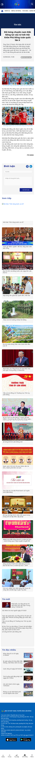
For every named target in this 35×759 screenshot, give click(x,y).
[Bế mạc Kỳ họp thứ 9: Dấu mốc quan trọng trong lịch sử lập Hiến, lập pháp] (17, 505)
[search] (32, 4)
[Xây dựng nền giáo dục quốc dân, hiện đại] (17, 285)
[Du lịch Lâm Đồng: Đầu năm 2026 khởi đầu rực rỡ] (17, 334)
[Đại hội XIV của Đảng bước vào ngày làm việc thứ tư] (17, 261)
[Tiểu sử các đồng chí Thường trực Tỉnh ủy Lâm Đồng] (17, 383)
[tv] (2, 4)
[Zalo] (30, 166)
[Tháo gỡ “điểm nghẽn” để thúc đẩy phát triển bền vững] (17, 236)
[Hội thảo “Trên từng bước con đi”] (17, 212)
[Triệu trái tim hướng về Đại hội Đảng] (17, 309)
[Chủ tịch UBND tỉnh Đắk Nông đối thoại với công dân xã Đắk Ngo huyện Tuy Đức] (17, 578)
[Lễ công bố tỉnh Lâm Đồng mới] (17, 431)
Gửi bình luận (25, 190)
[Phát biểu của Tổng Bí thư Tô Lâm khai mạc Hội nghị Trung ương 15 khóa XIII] (17, 358)
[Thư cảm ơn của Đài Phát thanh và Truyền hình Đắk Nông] (17, 480)
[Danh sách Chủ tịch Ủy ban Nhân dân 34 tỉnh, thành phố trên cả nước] (17, 456)
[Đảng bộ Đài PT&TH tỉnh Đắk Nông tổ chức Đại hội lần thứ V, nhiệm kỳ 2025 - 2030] (17, 553)
